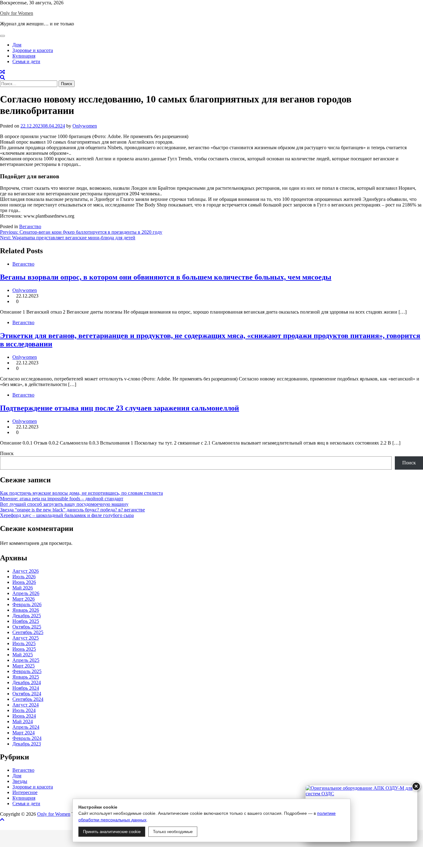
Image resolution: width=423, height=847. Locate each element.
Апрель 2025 (25, 660)
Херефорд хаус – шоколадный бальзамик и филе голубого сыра (67, 515)
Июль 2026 (24, 576)
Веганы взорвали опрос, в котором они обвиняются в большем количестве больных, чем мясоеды (165, 277)
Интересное (24, 792)
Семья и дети (26, 61)
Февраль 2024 (26, 738)
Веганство (30, 226)
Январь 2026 (25, 610)
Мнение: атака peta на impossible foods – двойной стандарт (61, 498)
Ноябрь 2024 (25, 688)
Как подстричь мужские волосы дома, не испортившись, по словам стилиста (81, 493)
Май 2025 (22, 654)
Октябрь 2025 (26, 626)
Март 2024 (23, 732)
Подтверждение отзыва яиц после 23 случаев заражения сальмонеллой (119, 408)
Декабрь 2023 (26, 743)
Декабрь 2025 (26, 615)
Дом (16, 44)
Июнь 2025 (24, 649)
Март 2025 (23, 665)
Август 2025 (25, 638)
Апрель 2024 (25, 727)
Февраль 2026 (26, 604)
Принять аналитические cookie (112, 831)
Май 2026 (22, 587)
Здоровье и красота (32, 50)
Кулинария (23, 56)
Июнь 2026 (24, 582)
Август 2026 (25, 571)
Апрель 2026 (25, 593)
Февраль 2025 (26, 671)
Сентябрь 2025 (27, 632)
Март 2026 (23, 599)
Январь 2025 (25, 677)
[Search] (2, 77)
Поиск (7, 453)
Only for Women (16, 13)
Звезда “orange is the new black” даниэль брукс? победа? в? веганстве (72, 509)
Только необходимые (173, 831)
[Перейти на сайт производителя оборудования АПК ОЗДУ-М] (361, 813)
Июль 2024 (24, 710)
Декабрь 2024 (26, 682)
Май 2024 (22, 721)
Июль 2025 (24, 643)
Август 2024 (25, 704)
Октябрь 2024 (26, 693)
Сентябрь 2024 (27, 699)
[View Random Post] (2, 72)
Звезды (19, 781)
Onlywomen (84, 125)
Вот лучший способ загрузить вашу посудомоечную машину (64, 504)
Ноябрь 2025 (25, 621)
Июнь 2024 (24, 716)
